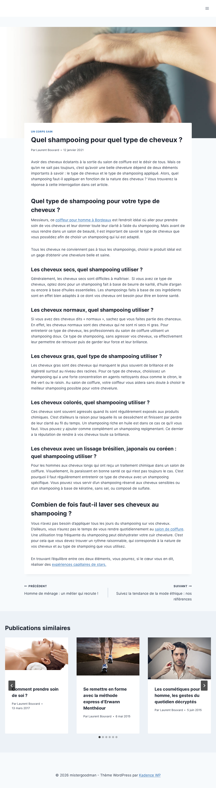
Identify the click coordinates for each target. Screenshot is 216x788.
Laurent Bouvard (47, 150)
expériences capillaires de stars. (79, 564)
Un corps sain (42, 131)
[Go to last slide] (11, 686)
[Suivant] (204, 686)
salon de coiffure (169, 529)
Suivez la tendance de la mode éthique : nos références (154, 592)
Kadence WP (150, 775)
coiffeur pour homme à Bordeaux (83, 220)
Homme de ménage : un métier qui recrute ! (61, 590)
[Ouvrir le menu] (207, 8)
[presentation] (36, 658)
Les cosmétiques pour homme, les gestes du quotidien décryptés (177, 695)
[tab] (100, 737)
